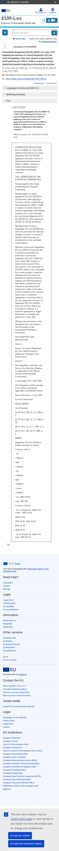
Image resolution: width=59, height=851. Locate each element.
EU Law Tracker (9, 660)
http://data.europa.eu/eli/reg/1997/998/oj (26, 79)
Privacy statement (10, 609)
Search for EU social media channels (18, 706)
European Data (9, 638)
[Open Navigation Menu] (5, 32)
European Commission (12, 747)
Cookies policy (9, 603)
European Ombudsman (13, 773)
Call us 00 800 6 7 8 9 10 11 (14, 686)
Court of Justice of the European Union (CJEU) (22, 751)
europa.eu (22, 674)
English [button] (52, 13)
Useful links (8, 627)
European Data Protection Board (16, 779)
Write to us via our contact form (16, 692)
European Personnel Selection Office (18, 783)
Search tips (20, 39)
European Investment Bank (14, 770)
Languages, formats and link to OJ (22, 88)
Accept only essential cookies (26, 843)
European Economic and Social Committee (21, 763)
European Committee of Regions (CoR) (19, 767)
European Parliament (12, 738)
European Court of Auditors (14, 757)
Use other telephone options (15, 689)
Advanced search (49, 41)
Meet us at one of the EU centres (17, 695)
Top (8, 545)
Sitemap (6, 589)
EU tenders (7, 641)
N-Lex (5, 657)
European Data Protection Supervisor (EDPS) (22, 776)
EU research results (11, 644)
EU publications (9, 651)
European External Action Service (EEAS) (20, 760)
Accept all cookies (20, 835)
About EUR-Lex (9, 620)
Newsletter (7, 624)
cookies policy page (21, 819)
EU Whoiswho (9, 647)
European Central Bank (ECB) (15, 754)
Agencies (7, 789)
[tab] (29, 88)
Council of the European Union (16, 744)
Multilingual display (15, 94)
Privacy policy (9, 720)
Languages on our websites (15, 717)
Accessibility (8, 606)
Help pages (8, 583)
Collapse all (52, 83)
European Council (10, 741)
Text (8, 101)
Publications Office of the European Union (20, 786)
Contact (6, 586)
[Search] (54, 32)
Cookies (6, 727)
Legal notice (8, 600)
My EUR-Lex (40, 13)
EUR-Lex (12, 18)
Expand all (39, 83)
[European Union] (9, 670)
